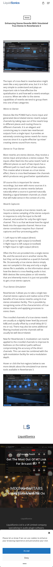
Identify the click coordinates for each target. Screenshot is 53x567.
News (27, 17)
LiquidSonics (26, 436)
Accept (26, 551)
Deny (26, 558)
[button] (49, 533)
